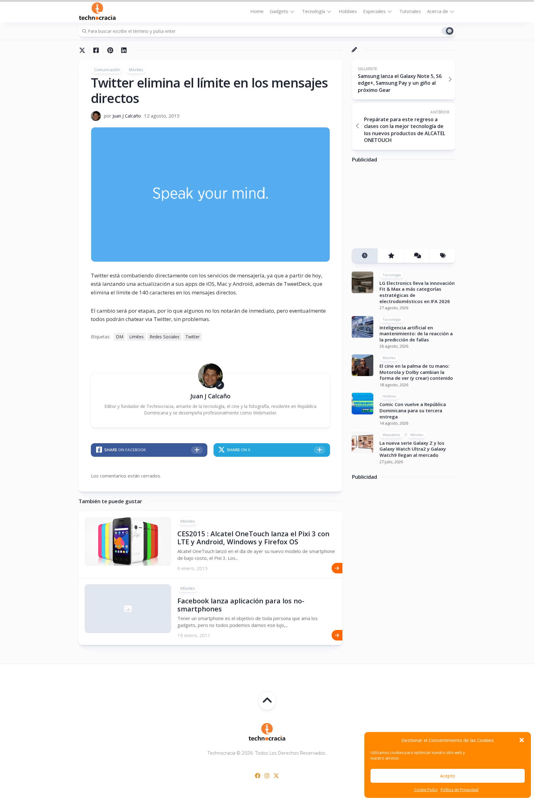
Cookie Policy (426, 789)
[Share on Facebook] (96, 50)
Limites (136, 337)
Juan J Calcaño (126, 116)
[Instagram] (267, 775)
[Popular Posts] (391, 255)
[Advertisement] (398, 207)
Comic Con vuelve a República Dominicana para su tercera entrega (412, 410)
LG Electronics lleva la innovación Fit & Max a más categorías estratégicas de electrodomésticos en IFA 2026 (417, 292)
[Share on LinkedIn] (124, 50)
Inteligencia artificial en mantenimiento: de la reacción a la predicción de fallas (416, 333)
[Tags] (443, 255)
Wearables (391, 434)
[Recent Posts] (365, 255)
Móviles (136, 69)
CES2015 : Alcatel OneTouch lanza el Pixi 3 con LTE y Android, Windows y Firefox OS (253, 537)
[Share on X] (83, 50)
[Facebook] (258, 775)
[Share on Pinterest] (110, 50)
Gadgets (279, 11)
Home (257, 11)
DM (119, 337)
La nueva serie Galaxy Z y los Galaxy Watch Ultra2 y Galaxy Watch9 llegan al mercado (412, 449)
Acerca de (437, 11)
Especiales (374, 11)
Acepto (447, 776)
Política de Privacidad (459, 789)
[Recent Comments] (417, 255)
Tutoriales (410, 11)
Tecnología (313, 11)
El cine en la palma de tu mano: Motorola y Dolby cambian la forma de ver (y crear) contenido (416, 372)
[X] (276, 775)
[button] (522, 740)
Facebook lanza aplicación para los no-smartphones (240, 604)
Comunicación (107, 69)
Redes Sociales (165, 337)
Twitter (192, 337)
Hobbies (348, 11)
